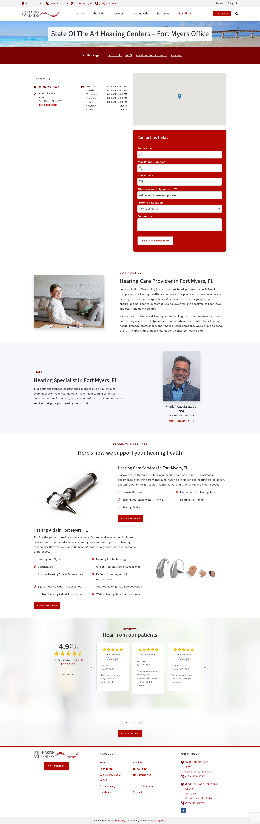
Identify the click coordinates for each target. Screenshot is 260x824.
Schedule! (56, 766)
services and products (151, 55)
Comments (144, 216)
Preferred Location (150, 202)
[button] (179, 96)
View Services (130, 518)
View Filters (68, 674)
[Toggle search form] (236, 13)
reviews (176, 55)
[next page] (205, 667)
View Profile (179, 421)
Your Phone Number (150, 161)
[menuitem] (220, 3)
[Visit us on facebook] (236, 3)
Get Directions (48, 105)
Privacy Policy (160, 820)
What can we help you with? (156, 189)
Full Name (144, 148)
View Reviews (130, 733)
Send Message (153, 240)
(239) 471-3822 (108, 3)
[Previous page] (120, 722)
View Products (47, 605)
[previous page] (91, 667)
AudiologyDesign (118, 820)
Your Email (144, 175)
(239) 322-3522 (59, 3)
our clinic (115, 55)
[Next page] (140, 722)
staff (128, 55)
